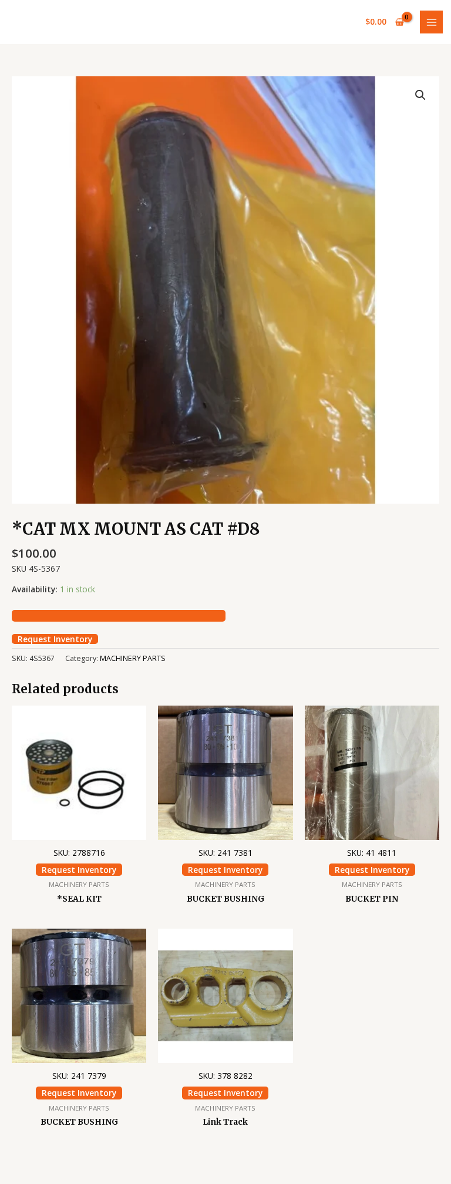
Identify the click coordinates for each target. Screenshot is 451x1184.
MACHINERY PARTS (133, 658)
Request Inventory (55, 639)
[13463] (119, 616)
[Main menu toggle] (431, 22)
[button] (420, 95)
